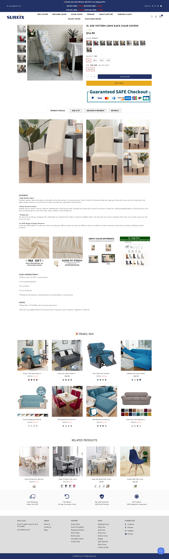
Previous (29, 53)
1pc (89, 60)
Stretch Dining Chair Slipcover (34, 479)
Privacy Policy (75, 524)
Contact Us (47, 527)
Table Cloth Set (103, 541)
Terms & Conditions (77, 527)
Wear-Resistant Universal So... (102, 420)
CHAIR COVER (76, 14)
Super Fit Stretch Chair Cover (68, 479)
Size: (97, 65)
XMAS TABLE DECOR (93, 19)
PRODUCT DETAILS (57, 110)
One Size (90, 69)
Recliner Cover (103, 536)
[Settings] (156, 16)
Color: (92, 38)
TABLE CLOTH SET (106, 14)
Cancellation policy (77, 539)
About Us (47, 524)
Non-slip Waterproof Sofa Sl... (32, 420)
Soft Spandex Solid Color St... (67, 420)
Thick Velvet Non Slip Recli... (102, 373)
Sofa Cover (101, 527)
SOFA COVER (42, 14)
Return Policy (75, 533)
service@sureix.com (15, 6)
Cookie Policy (75, 541)
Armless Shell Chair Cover (135, 479)
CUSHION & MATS (125, 14)
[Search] (152, 16)
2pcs (94, 60)
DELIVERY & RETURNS (95, 110)
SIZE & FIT (76, 110)
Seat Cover (101, 530)
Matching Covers (103, 524)
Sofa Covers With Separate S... (136, 420)
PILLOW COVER (74, 19)
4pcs (101, 60)
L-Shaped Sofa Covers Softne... (136, 373)
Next (81, 53)
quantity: (91, 56)
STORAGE (91, 14)
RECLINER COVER (59, 14)
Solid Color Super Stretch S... (67, 373)
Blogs (46, 530)
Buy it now (119, 83)
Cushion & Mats (103, 547)
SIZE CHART (105, 65)
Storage (100, 539)
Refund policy (75, 536)
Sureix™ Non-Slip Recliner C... (33, 373)
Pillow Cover (102, 544)
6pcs (108, 60)
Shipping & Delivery (77, 530)
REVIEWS (115, 110)
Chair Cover (102, 533)
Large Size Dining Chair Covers (101, 479)
